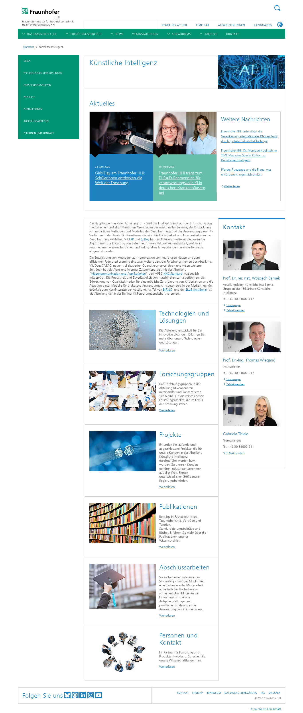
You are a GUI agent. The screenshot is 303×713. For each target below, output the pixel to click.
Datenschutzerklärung (240, 692)
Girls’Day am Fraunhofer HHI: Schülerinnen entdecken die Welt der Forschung (120, 178)
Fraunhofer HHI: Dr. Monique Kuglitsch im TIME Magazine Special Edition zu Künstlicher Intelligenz (249, 155)
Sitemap (197, 692)
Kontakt (183, 692)
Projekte (29, 97)
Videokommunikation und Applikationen (118, 274)
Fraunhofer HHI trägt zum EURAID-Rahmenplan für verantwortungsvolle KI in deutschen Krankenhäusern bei (182, 183)
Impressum (214, 692)
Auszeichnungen (231, 25)
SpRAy (145, 239)
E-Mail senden (235, 310)
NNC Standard (173, 274)
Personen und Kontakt (39, 133)
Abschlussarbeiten (36, 121)
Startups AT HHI (174, 25)
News (27, 61)
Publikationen (33, 109)
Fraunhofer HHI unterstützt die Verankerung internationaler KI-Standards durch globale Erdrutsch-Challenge (249, 136)
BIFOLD (167, 290)
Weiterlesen (232, 186)
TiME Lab (202, 25)
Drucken (275, 692)
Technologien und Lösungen (43, 73)
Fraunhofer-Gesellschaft (266, 709)
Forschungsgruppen (37, 85)
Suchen (277, 8)
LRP (131, 239)
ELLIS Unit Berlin (196, 290)
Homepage (233, 305)
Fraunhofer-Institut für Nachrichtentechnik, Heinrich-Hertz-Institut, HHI (48, 23)
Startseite (28, 46)
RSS (263, 692)
